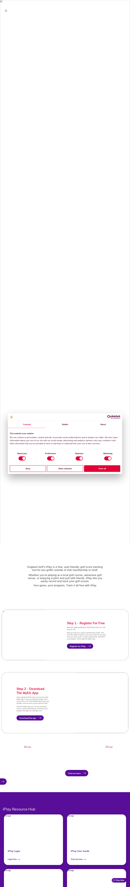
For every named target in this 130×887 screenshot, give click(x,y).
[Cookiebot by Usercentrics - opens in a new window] (109, 417)
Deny (28, 468)
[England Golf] (14, 10)
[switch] (50, 458)
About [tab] (103, 424)
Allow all (102, 468)
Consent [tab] (27, 424)
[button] (13, 768)
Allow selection (65, 468)
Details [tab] (65, 424)
